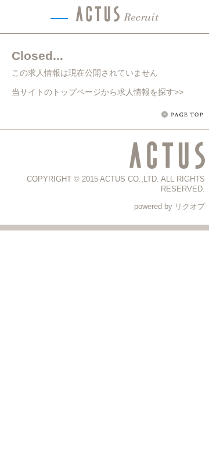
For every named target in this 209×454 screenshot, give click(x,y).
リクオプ (190, 206)
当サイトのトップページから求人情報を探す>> (97, 92)
